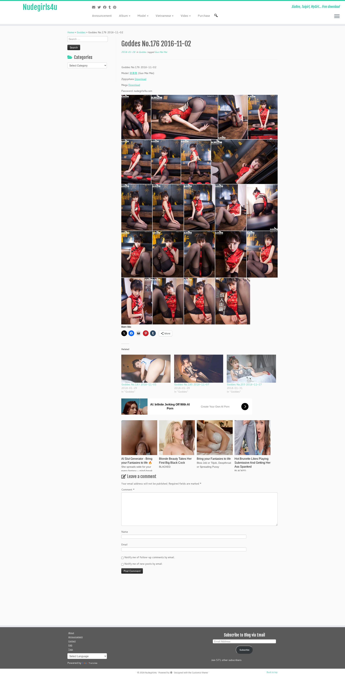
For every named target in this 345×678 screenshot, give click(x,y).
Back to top (272, 672)
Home (70, 32)
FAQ (70, 645)
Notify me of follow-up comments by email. (149, 557)
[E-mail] (95, 7)
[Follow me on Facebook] (106, 7)
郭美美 (133, 73)
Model (142, 15)
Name (124, 532)
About (71, 632)
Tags (70, 649)
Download (140, 79)
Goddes (81, 32)
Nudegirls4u (40, 7)
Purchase (204, 15)
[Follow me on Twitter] (100, 7)
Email (124, 544)
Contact (72, 641)
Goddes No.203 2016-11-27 (244, 384)
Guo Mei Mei (161, 52)
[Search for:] (216, 15)
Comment (128, 489)
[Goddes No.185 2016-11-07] (198, 369)
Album (123, 15)
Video (185, 15)
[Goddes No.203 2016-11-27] (251, 369)
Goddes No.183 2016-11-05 (138, 384)
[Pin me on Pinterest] (116, 7)
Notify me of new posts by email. (143, 564)
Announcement (102, 15)
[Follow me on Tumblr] (111, 7)
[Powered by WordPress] (171, 672)
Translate (93, 663)
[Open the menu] (337, 16)
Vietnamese (164, 15)
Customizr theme (200, 672)
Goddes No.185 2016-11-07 (191, 384)
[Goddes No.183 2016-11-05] (146, 369)
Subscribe (244, 649)
